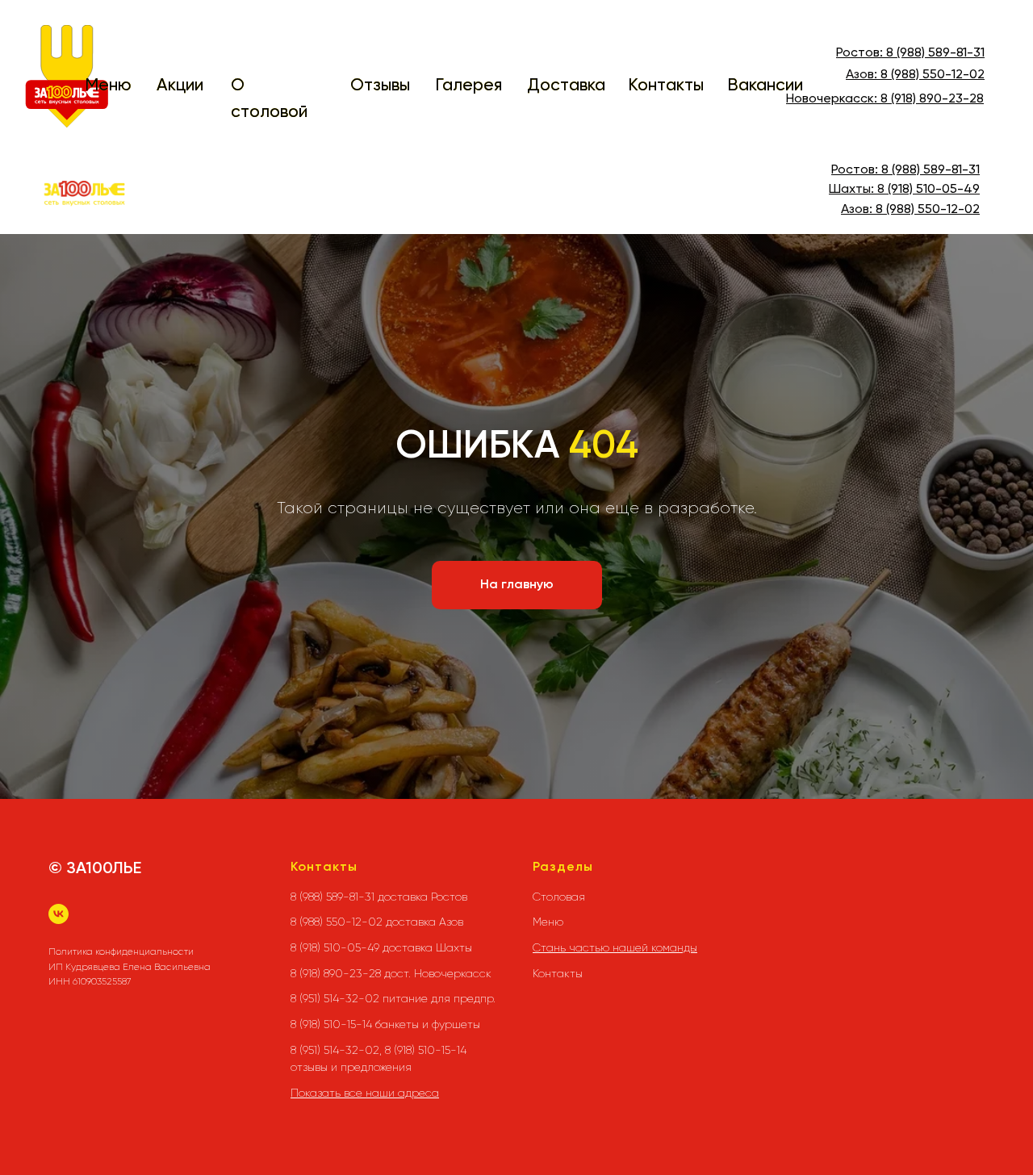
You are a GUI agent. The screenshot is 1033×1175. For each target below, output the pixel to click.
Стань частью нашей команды (615, 947)
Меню (108, 85)
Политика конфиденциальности (121, 951)
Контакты (666, 85)
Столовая (559, 896)
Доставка (566, 85)
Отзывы (380, 85)
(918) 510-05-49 (932, 189)
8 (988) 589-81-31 (935, 53)
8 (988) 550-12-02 (932, 75)
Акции (180, 85)
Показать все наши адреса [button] (365, 1092)
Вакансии (765, 85)
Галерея (468, 85)
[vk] (58, 914)
